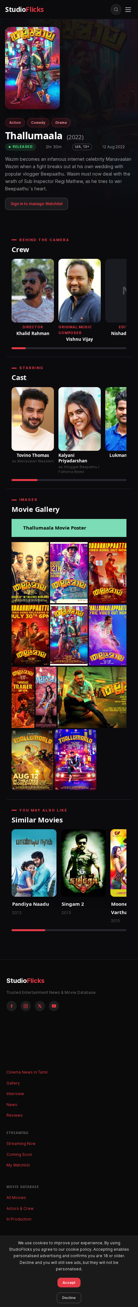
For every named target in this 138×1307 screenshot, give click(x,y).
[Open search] (116, 9)
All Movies (16, 1197)
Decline (69, 1297)
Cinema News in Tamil (26, 1072)
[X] (40, 1006)
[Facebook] (11, 1006)
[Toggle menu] (128, 9)
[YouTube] (54, 1006)
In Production (18, 1219)
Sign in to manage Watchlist (37, 203)
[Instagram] (26, 1006)
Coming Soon (19, 1154)
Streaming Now (21, 1143)
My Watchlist (18, 1165)
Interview (15, 1093)
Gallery (13, 1083)
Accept (69, 1282)
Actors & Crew (20, 1208)
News (11, 1104)
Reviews (14, 1115)
